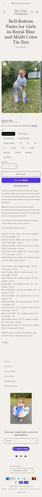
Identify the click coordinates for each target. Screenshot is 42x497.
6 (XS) (13, 148)
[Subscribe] (35, 441)
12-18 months (24, 138)
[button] (4, 12)
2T (21, 143)
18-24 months (9, 143)
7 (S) (23, 148)
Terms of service (35, 489)
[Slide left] (16, 117)
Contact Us (8, 366)
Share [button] (6, 342)
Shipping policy (22, 492)
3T (28, 143)
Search (7, 361)
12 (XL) (17, 152)
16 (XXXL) (7, 157)
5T (6, 148)
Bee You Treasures (19, 486)
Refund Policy (9, 376)
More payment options (21, 185)
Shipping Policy (10, 381)
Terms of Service (10, 386)
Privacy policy (23, 489)
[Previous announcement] (4, 3)
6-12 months (9, 138)
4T (36, 143)
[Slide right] (25, 117)
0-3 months (8, 134)
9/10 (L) (7, 152)
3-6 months (22, 134)
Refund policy (13, 489)
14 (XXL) (29, 152)
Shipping (4, 122)
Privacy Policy (9, 371)
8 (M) (32, 148)
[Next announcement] (38, 3)
